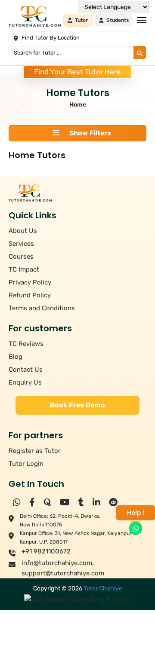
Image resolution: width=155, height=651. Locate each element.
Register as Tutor (35, 451)
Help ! (136, 512)
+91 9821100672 (46, 551)
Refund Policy (30, 295)
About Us (23, 231)
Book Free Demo (77, 405)
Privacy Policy (30, 282)
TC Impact (24, 269)
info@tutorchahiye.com (57, 563)
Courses (21, 256)
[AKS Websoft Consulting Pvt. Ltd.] (77, 599)
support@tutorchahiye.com (63, 573)
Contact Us (26, 369)
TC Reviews (26, 344)
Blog (15, 357)
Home (77, 104)
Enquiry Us (25, 382)
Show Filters (89, 133)
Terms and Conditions (42, 308)
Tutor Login (26, 464)
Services (21, 244)
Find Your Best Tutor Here (77, 71)
